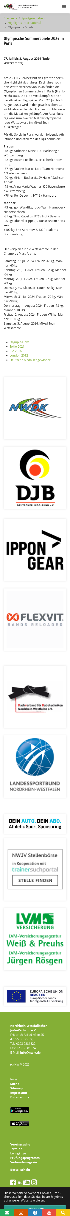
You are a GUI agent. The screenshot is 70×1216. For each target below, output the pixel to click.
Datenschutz (19, 1097)
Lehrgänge (18, 1153)
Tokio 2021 (17, 346)
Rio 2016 (16, 351)
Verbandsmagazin (23, 1162)
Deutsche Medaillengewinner (30, 360)
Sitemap (16, 1088)
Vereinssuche (20, 1144)
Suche (14, 1084)
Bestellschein (20, 1170)
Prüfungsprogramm (25, 1158)
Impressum (18, 1093)
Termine (16, 1149)
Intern (15, 1079)
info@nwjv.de (30, 1052)
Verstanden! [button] (35, 1209)
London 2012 (19, 355)
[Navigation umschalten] (64, 6)
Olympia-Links (19, 342)
